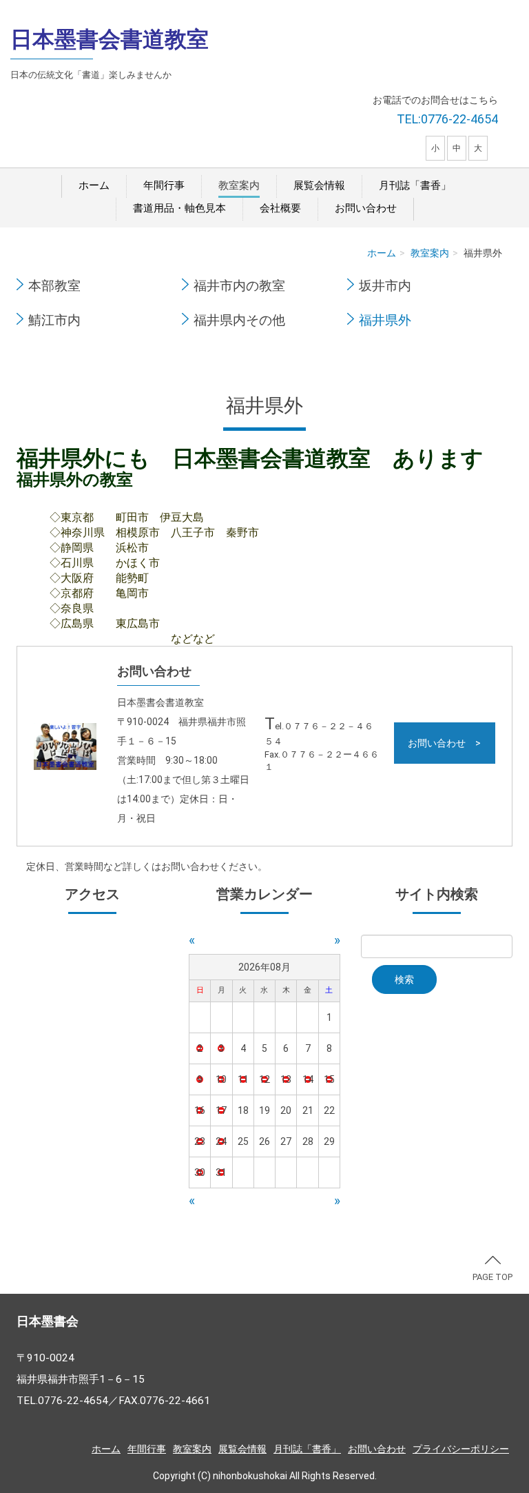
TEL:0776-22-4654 (447, 119)
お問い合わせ (366, 208)
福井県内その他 (239, 320)
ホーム (94, 185)
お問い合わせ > (444, 743)
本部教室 (54, 286)
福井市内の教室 (239, 286)
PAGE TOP (492, 1277)
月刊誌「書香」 (415, 185)
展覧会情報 (319, 185)
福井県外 (385, 320)
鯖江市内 (54, 320)
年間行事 (164, 185)
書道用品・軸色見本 (179, 208)
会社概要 (280, 208)
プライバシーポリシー (461, 1448)
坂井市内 (385, 286)
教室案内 (239, 185)
